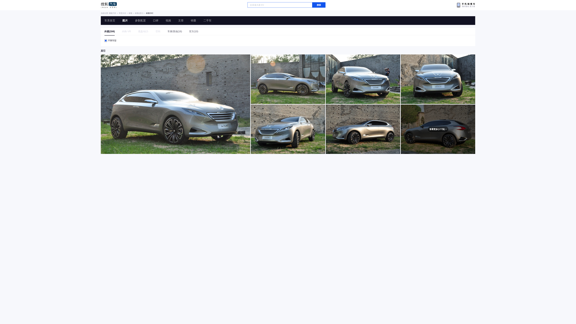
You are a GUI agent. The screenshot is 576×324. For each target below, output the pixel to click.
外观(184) (109, 31)
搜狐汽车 (109, 5)
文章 (181, 20)
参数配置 (140, 20)
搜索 (319, 5)
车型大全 (122, 13)
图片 (125, 20)
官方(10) (193, 31)
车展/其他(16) (175, 31)
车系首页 (109, 20)
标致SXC (149, 13)
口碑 (155, 20)
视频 (168, 20)
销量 (193, 20)
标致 (130, 13)
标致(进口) (139, 13)
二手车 (207, 20)
